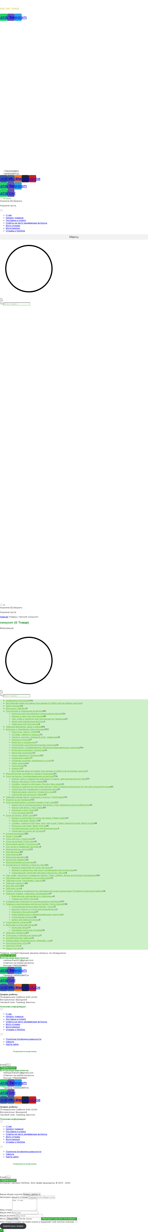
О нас (9, 215)
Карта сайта (12, 1044)
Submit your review (13, 1226)
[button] (74, 237)
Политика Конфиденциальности (23, 1039)
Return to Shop (8, 955)
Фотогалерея (13, 228)
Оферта (10, 1041)
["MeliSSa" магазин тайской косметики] (74, 168)
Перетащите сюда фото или (59, 1219)
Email (3, 1064)
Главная (4, 617)
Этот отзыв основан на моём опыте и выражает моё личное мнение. (37, 1222)
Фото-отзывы (13, 225)
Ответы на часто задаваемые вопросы (26, 223)
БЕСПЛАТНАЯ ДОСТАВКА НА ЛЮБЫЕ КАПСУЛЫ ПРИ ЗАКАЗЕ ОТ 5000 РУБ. (42, 3)
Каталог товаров (14, 217)
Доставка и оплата (16, 220)
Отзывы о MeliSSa (15, 231)
